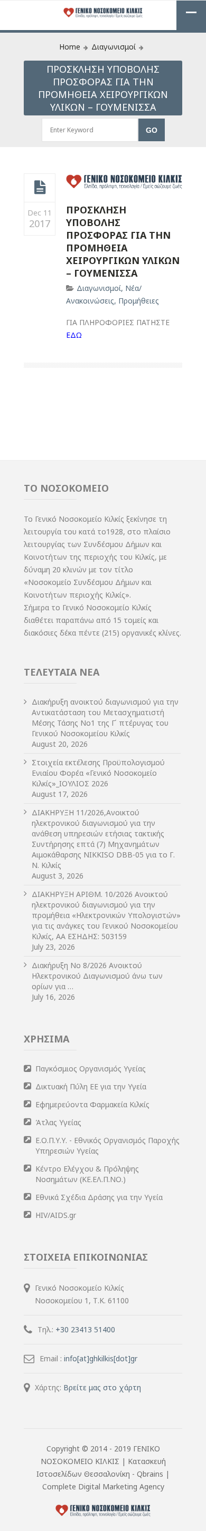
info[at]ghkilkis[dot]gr (100, 1358)
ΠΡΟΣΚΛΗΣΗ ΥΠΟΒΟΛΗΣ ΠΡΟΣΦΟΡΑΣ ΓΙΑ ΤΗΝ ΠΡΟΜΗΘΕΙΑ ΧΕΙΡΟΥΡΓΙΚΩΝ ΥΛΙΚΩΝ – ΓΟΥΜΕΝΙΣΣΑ (123, 241)
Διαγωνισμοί (113, 47)
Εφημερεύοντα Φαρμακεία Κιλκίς (92, 1104)
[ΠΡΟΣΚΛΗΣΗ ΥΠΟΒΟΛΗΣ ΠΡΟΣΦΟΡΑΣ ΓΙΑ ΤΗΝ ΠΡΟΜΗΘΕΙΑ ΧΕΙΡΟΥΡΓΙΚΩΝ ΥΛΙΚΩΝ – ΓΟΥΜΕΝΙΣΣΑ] (39, 187)
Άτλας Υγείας (58, 1122)
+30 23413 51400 (85, 1329)
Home (69, 47)
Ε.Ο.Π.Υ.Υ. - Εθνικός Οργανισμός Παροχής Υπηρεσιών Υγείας (107, 1145)
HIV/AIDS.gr (55, 1215)
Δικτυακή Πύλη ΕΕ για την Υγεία (90, 1086)
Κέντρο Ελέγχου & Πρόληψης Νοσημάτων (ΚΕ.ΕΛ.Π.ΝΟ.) (87, 1174)
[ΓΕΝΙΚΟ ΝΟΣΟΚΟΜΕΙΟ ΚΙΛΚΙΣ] (103, 13)
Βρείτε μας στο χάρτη (102, 1387)
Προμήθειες (138, 301)
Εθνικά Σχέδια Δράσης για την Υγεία (99, 1197)
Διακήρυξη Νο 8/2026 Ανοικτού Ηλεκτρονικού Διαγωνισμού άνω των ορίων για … (97, 975)
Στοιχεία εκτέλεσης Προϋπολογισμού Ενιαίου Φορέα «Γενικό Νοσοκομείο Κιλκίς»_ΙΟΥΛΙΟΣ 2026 (98, 772)
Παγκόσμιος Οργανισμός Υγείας (90, 1069)
